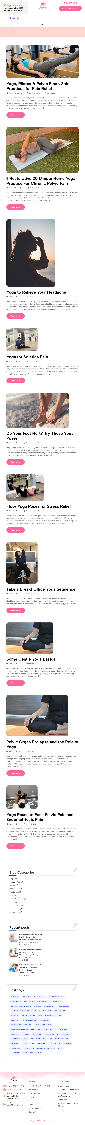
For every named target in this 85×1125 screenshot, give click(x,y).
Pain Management (30, 1020)
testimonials (29, 1048)
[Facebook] (10, 19)
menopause (14, 1015)
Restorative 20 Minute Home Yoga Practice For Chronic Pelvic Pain (40, 181)
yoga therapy (36, 1053)
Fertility (12, 885)
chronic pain (39, 997)
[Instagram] (14, 19)
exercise (37, 1006)
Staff (10, 297)
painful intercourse (53, 1015)
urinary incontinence (46, 1048)
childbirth (27, 997)
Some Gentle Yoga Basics (30, 659)
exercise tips (49, 1006)
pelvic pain (36, 1034)
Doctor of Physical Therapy (36, 1001)
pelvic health (64, 1029)
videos (60, 1048)
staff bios (67, 1043)
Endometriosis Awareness (20, 1006)
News (11, 895)
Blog (30, 93)
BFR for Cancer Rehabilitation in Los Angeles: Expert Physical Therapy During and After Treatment (30, 953)
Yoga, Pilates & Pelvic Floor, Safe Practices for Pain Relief (37, 86)
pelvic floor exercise (43, 1025)
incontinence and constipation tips (25, 1011)
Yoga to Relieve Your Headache (36, 292)
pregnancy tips (29, 1043)
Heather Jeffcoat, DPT (16, 93)
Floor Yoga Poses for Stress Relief (38, 506)
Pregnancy (13, 902)
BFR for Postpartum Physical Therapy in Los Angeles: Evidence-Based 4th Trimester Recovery (30, 969)
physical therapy (51, 1034)
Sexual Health (14, 909)
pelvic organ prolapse (19, 1034)
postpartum (66, 1034)
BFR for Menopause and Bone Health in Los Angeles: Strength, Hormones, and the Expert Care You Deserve (30, 938)
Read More (15, 115)
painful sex (14, 1020)
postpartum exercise (19, 1039)
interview (47, 1011)
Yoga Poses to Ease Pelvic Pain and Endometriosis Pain (40, 817)
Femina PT (12, 188)
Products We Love (16, 906)
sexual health (54, 1043)
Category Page (15, 882)
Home (7, 32)
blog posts (14, 997)
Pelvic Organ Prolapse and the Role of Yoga (42, 744)
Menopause (13, 889)
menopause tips (28, 1015)
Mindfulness (37, 93)
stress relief (15, 1048)
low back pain (59, 1011)
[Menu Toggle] (42, 24)
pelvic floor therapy (46, 1029)
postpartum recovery (59, 1039)
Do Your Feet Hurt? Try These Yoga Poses (39, 436)
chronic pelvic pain (56, 997)
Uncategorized (15, 912)
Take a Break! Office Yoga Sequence (40, 589)
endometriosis (56, 1001)
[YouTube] (18, 19)
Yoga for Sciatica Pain (27, 356)
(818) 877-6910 (70, 3)
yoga (25, 1053)
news (40, 1015)
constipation (15, 1001)
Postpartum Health (16, 899)
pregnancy (14, 1043)
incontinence (63, 1006)
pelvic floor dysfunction (20, 1025)
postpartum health (39, 1039)
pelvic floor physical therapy (22, 1029)
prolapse (42, 1043)
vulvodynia (15, 1053)
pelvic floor (45, 1020)
